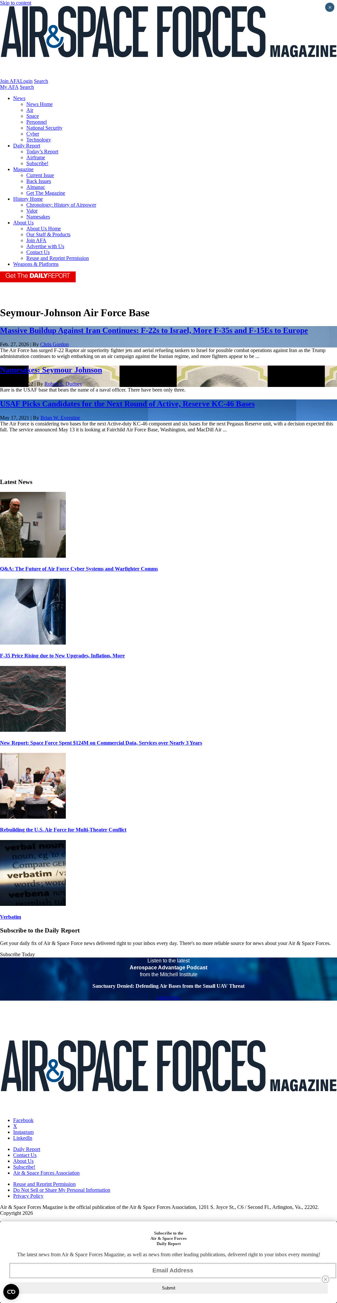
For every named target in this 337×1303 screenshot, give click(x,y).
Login (26, 81)
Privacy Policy (28, 1196)
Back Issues (38, 181)
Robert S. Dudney (63, 384)
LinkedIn (22, 1138)
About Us (23, 222)
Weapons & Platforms (36, 264)
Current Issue (40, 175)
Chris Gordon (54, 344)
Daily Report (26, 145)
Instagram (23, 1132)
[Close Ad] (325, 1279)
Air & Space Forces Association (46, 1173)
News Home (39, 104)
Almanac (35, 187)
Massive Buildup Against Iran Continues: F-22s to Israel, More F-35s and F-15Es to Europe (154, 330)
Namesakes (38, 216)
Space (32, 116)
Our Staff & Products (48, 234)
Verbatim (10, 917)
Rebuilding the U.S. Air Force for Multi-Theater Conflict (63, 829)
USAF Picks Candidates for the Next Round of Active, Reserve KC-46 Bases (127, 403)
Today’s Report (42, 151)
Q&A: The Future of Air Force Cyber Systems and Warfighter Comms (79, 569)
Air (29, 110)
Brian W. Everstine (60, 418)
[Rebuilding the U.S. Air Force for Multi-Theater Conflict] (33, 817)
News (19, 98)
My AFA (9, 87)
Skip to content (15, 3)
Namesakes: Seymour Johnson (51, 370)
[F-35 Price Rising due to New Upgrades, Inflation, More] (33, 643)
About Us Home (43, 228)
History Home (28, 199)
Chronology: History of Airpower (61, 205)
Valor (32, 211)
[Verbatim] (33, 904)
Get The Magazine (45, 193)
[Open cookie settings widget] (11, 1292)
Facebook (23, 1120)
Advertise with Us (45, 246)
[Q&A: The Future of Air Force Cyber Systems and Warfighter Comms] (33, 556)
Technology (38, 139)
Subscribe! (37, 163)
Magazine (23, 169)
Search (41, 81)
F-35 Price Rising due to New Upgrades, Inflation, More (62, 655)
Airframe (35, 157)
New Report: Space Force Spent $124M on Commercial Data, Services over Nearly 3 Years (101, 743)
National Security (44, 128)
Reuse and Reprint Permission (57, 258)
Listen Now (168, 997)
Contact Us (38, 252)
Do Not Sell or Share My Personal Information (61, 1190)
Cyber (32, 134)
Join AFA (10, 81)
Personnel (36, 122)
